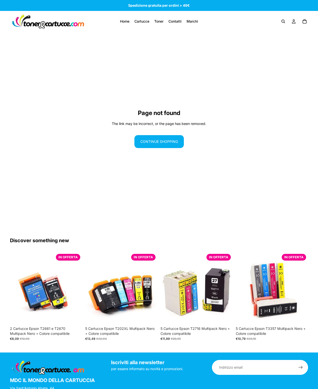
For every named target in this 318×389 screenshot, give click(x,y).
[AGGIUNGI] (74, 316)
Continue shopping (159, 141)
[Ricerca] (283, 21)
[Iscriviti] (300, 367)
